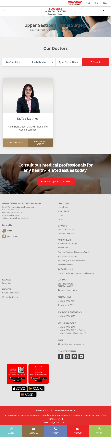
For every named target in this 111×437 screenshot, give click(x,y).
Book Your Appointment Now (56, 181)
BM (105, 3)
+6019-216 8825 (67, 305)
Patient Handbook (65, 265)
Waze (9, 231)
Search (96, 62)
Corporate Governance (65, 410)
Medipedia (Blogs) (10, 297)
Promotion (7, 283)
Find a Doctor (63, 207)
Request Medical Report (68, 256)
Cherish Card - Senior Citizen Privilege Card (76, 273)
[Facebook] (60, 356)
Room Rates (63, 248)
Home (33, 30)
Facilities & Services (66, 234)
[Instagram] (67, 356)
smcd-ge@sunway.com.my (73, 344)
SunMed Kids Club (65, 269)
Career (60, 220)
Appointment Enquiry (40, 142)
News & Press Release (11, 293)
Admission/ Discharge (67, 244)
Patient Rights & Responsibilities (71, 261)
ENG (88, 3)
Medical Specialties (66, 230)
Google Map (12, 236)
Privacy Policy (42, 410)
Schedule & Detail (15, 143)
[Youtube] (74, 356)
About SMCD (63, 211)
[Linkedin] (81, 356)
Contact (61, 216)
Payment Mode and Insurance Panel (73, 252)
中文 (96, 3)
